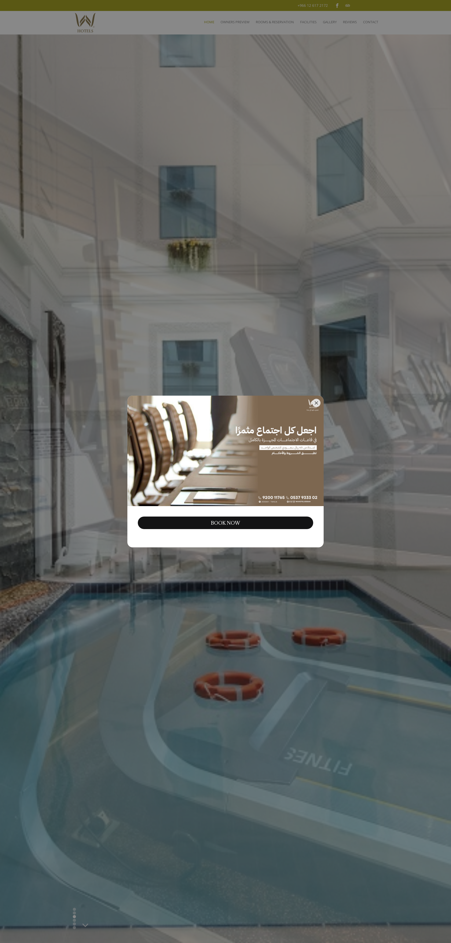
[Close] (316, 403)
